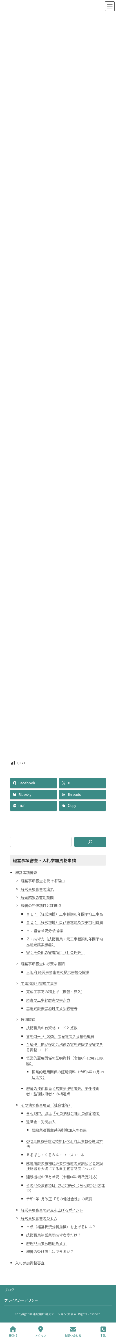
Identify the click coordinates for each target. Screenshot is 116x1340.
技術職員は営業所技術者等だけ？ (53, 1235)
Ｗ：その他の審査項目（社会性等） (55, 952)
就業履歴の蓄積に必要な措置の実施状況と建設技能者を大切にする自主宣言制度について (64, 1165)
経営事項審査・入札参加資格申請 (44, 860)
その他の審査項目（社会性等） (46, 1104)
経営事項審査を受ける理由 (43, 880)
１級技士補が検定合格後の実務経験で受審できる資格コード (64, 1047)
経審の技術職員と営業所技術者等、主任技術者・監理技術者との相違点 (62, 1090)
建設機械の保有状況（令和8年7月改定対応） (63, 1176)
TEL (103, 1335)
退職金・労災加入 (40, 1121)
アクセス (40, 1335)
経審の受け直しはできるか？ (50, 1251)
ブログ (9, 1289)
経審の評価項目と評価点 (41, 905)
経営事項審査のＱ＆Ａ (39, 1218)
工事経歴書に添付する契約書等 (51, 1008)
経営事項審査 (26, 872)
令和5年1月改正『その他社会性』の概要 (59, 1198)
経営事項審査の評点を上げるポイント (52, 1210)
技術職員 (28, 1019)
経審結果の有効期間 (37, 897)
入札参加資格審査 (29, 1262)
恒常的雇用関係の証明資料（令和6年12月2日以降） (65, 1060)
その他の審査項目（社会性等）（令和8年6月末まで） (65, 1187)
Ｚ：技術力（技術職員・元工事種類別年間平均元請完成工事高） (64, 941)
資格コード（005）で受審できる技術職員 (60, 1036)
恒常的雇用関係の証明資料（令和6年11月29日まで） (68, 1074)
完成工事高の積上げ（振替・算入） (55, 991)
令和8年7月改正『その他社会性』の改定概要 (63, 1113)
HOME (13, 1335)
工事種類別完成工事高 (39, 983)
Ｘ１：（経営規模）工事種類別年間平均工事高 (64, 913)
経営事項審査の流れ (37, 889)
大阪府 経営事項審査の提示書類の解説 (57, 972)
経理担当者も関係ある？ (46, 1243)
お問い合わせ (72, 1335)
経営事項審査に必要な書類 (43, 963)
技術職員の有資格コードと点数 (51, 1027)
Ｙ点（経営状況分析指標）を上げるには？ (61, 1226)
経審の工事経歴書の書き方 (48, 999)
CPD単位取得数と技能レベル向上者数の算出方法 (64, 1143)
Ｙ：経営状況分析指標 (44, 930)
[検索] (90, 842)
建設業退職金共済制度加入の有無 (59, 1130)
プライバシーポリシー (21, 1300)
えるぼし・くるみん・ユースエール (55, 1154)
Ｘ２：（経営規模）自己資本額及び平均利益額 (64, 922)
